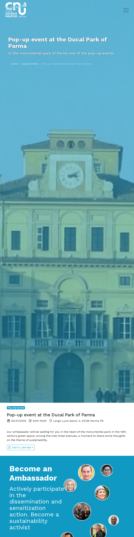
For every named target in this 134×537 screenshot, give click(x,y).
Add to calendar (21, 447)
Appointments (30, 63)
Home (14, 63)
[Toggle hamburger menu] (126, 10)
